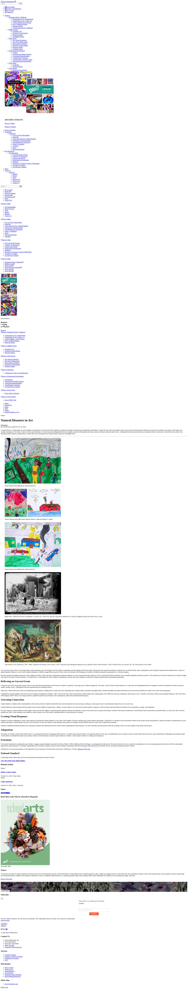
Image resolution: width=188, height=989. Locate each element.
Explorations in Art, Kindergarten (23, 19)
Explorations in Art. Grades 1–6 (14, 337)
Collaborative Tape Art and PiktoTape (16, 373)
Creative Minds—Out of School (14, 339)
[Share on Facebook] (1, 793)
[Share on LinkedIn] (6, 793)
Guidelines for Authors (12, 958)
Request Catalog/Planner (13, 9)
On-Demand (8, 380)
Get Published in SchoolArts (21, 142)
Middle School (13, 30)
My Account (10, 10)
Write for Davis (9, 209)
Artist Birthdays (9, 971)
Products (7, 191)
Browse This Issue (6, 879)
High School (12, 38)
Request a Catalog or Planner (14, 956)
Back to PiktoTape (8, 370)
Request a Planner (10, 127)
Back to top (4, 987)
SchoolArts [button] (8, 132)
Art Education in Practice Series (22, 59)
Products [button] (7, 15)
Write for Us (16, 179)
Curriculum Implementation (21, 56)
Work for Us (16, 181)
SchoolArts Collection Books (22, 140)
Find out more (5, 920)
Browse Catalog (10, 123)
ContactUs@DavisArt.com (13, 947)
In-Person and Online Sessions (22, 54)
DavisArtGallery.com (11, 984)
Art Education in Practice (12, 387)
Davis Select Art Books (12, 393)
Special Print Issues (18, 149)
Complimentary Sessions (20, 58)
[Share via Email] (7, 793)
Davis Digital (10, 7)
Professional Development (17, 51)
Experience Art (17, 31)
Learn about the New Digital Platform (24, 139)
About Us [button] (8, 170)
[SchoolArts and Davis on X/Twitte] (3, 929)
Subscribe (16, 137)
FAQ (6, 960)
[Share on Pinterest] (4, 793)
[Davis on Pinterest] (6, 929)
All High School (18, 49)
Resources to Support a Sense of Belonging (26, 163)
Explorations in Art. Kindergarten (15, 335)
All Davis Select (18, 66)
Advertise (16, 146)
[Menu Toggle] (15, 1)
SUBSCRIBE (5, 891)
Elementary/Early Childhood (17, 17)
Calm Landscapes (7, 781)
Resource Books (18, 26)
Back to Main (6, 204)
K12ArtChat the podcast (20, 155)
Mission (15, 174)
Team (14, 177)
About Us (12, 172)
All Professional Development (22, 61)
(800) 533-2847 (9, 945)
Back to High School (8, 356)
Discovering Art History (20, 44)
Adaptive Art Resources (20, 156)
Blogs (6, 169)
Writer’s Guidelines (11, 231)
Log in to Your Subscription (21, 135)
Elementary (4, 425)
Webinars (15, 162)
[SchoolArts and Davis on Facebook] (1, 929)
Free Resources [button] (9, 151)
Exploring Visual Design (20, 33)
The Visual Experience (20, 40)
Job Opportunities (10, 207)
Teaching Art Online (19, 165)
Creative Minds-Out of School (22, 22)
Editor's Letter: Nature (8, 772)
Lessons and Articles (19, 158)
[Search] (20, 186)
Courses (15, 52)
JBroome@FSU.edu (83, 749)
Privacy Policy (9, 967)
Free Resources (13, 153)
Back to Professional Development (13, 376)
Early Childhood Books (20, 24)
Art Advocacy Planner (19, 167)
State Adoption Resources (13, 976)
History (15, 176)
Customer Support (10, 955)
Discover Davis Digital (20, 70)
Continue (4, 924)
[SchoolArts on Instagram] (5, 929)
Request (3, 330)
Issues (14, 148)
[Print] (9, 793)
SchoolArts (12, 133)
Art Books (16, 65)
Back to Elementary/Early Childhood (13, 332)
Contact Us (9, 12)
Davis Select (12, 63)
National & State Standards (13, 975)
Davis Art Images (10, 130)
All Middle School (18, 37)
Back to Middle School (9, 346)
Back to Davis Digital (9, 397)
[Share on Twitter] (3, 793)
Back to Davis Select (8, 390)
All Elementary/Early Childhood (23, 28)
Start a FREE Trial (10, 400)
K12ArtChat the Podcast (12, 243)
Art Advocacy (9, 973)
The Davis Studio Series (20, 42)
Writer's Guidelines (18, 144)
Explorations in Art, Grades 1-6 (22, 21)
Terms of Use (9, 969)
